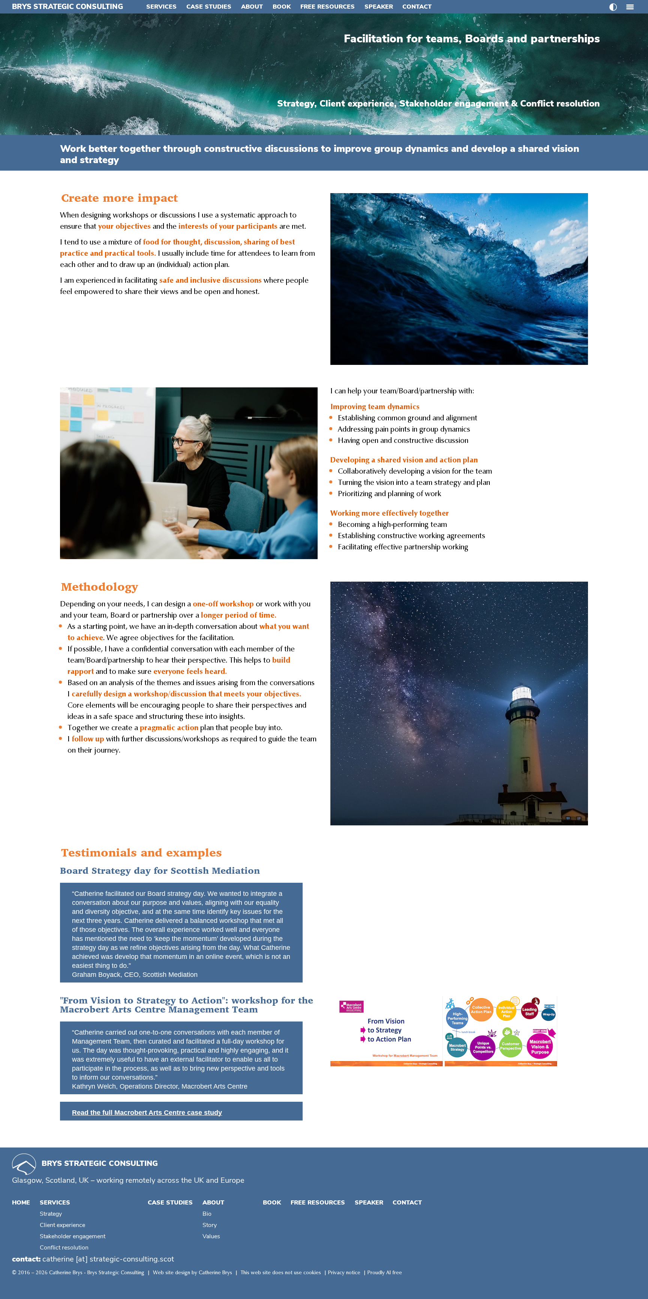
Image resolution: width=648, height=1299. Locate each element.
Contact (417, 7)
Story (209, 1225)
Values (211, 1236)
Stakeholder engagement (72, 1236)
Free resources (327, 7)
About (252, 7)
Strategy (51, 1214)
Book (282, 7)
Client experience (62, 1225)
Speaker (378, 7)
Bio (207, 1214)
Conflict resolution (64, 1248)
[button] (630, 4)
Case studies (208, 7)
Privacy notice (344, 1273)
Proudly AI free (385, 1273)
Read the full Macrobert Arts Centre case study (147, 1112)
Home (21, 1202)
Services (161, 7)
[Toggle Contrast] (613, 7)
